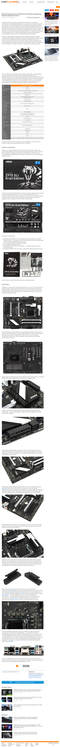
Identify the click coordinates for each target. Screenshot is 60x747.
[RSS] (57, 10)
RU (54, 744)
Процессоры (10, 743)
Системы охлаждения (20, 743)
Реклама (36, 744)
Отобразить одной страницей (35, 677)
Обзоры (31, 2)
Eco (11, 32)
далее (25, 666)
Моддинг (32, 744)
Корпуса (17, 744)
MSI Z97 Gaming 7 (15, 599)
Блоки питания (19, 744)
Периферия (18, 745)
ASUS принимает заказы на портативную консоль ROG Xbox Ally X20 (28, 705)
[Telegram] (47, 10)
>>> (30, 661)
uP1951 (23, 592)
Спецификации (41, 2)
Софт (31, 744)
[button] (42, 418)
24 (21, 700)
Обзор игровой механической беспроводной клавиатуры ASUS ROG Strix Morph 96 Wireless (25, 718)
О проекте (37, 743)
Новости (24, 2)
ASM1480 (4, 488)
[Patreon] (52, 10)
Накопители (27, 743)
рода (24, 241)
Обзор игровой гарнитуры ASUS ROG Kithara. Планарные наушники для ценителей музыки (25, 733)
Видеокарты (10, 744)
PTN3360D (10, 641)
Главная (3, 743)
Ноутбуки (26, 744)
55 (19, 735)
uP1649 (12, 590)
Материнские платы (11, 744)
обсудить (12, 17)
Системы (26, 744)
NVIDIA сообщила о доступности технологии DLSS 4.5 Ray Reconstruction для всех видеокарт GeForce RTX (27, 690)
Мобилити (32, 745)
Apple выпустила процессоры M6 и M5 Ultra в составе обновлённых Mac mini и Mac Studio (27, 698)
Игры (26, 745)
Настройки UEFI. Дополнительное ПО (36, 674)
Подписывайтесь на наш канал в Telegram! (25, 682)
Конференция (50, 2)
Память (9, 745)
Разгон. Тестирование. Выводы (35, 675)
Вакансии (37, 744)
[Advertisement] (22, 8)
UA (52, 744)
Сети (31, 743)
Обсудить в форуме (7, 671)
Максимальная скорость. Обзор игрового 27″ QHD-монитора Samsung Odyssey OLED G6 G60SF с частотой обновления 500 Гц (28, 726)
